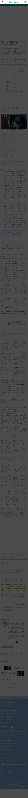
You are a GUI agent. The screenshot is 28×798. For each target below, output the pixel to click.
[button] (25, 418)
